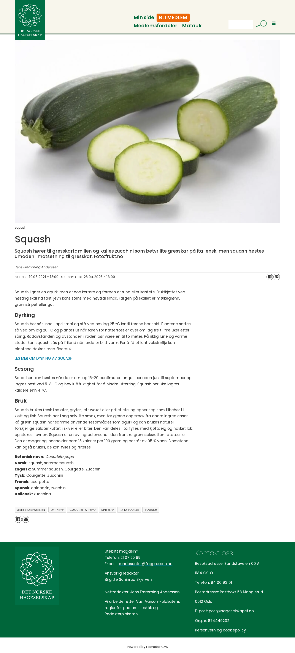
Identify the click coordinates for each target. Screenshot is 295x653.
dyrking (57, 510)
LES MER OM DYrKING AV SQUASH (43, 358)
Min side (144, 17)
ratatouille (129, 510)
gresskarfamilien (31, 510)
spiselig (107, 510)
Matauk (191, 25)
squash (151, 510)
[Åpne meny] (274, 23)
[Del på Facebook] (269, 277)
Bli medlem (173, 17)
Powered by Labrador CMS (147, 647)
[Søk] (259, 24)
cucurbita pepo (83, 510)
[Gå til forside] (30, 20)
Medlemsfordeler (155, 25)
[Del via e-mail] (276, 277)
